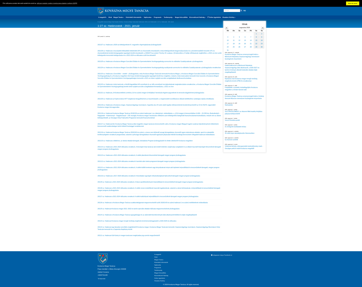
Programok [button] (157, 17)
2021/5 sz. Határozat (105, 209)
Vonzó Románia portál (232, 120)
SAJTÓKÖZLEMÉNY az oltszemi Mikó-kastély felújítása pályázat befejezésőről (243, 112)
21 (251, 43)
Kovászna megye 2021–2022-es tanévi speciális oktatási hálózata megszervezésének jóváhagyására (145, 209)
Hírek (110, 17)
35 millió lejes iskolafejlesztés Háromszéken (239, 133)
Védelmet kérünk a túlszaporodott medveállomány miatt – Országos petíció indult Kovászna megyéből (244, 147)
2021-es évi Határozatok (150, 21)
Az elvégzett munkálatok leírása (235, 126)
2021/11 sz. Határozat (105, 167)
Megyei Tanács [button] (118, 17)
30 (262, 47)
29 (256, 47)
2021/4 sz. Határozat (105, 215)
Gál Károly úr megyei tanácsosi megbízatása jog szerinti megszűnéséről (136, 235)
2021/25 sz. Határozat (105, 61)
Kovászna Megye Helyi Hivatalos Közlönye (113, 21)
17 (228, 43)
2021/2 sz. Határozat (105, 227)
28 (251, 47)
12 (239, 40)
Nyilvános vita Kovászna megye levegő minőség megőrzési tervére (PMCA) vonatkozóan (241, 80)
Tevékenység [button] (168, 17)
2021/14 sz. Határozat (105, 147)
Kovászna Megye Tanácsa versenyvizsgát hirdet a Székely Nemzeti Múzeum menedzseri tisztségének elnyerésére (244, 97)
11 (234, 40)
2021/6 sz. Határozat (105, 202)
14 (251, 40)
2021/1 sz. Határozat (105, 235)
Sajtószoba (157, 265)
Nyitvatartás (229, 105)
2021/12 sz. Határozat (105, 161)
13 (245, 40)
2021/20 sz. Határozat (105, 99)
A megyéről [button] (102, 17)
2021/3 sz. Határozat (105, 221)
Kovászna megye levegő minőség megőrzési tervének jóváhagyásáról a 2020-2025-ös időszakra (144, 221)
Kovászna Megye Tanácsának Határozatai (134, 21)
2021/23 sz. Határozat (105, 73)
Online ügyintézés (215, 17)
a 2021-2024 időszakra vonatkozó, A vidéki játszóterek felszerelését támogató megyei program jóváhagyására (149, 155)
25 (234, 47)
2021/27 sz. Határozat (105, 44)
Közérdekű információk (161, 262)
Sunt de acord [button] (352, 3)
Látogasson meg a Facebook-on (222, 255)
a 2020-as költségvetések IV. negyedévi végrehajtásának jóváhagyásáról (137, 44)
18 (234, 43)
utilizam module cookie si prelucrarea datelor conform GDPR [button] (57, 3)
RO (245, 10)
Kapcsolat (102, 278)
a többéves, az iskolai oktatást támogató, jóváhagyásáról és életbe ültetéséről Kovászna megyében (153, 141)
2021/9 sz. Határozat (105, 182)
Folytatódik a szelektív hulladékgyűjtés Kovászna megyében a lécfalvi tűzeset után (241, 88)
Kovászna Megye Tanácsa (126, 11)
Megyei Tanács (158, 259)
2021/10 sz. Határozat (105, 176)
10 (228, 40)
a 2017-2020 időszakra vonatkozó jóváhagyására (156, 176)
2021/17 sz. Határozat (105, 124)
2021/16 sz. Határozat (105, 132)
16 (262, 40)
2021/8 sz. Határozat (105, 188)
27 (245, 47)
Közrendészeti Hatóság (161, 275)
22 (256, 43)
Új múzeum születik (231, 139)
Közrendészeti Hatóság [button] (197, 17)
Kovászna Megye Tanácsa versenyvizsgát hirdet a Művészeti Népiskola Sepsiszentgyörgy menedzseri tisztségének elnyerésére (242, 57)
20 (245, 43)
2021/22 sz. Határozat (105, 84)
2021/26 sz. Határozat (105, 51)
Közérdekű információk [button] (134, 17)
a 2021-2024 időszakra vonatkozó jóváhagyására (155, 196)
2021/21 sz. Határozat (105, 93)
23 (262, 43)
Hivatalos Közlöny (159, 281)
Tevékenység (158, 270)
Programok (157, 267)
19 (239, 43)
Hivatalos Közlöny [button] (228, 17)
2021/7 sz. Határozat (105, 196)
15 (256, 40)
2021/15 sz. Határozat (105, 141)
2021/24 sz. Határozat (105, 67)
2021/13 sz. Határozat (105, 155)
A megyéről (157, 254)
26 (239, 47)
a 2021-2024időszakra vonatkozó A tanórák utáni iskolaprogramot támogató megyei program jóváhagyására (149, 161)
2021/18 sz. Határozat (105, 113)
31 (228, 50)
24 (228, 47)
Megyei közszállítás (181, 17)
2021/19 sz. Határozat (105, 105)
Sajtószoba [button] (147, 17)
